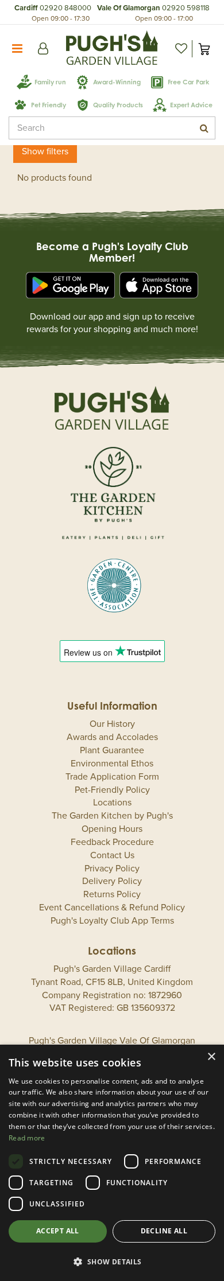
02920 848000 (65, 8)
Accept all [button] (57, 1231)
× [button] (211, 1057)
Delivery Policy (112, 881)
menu (17, 48)
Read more (27, 1138)
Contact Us (112, 855)
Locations (112, 802)
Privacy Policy (112, 868)
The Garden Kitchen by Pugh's (112, 815)
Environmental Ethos (112, 763)
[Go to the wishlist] (180, 48)
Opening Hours (112, 829)
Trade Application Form (112, 776)
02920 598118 (186, 8)
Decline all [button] (164, 1231)
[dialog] (112, 1163)
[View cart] (204, 48)
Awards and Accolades (112, 737)
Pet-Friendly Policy (112, 790)
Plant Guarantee (112, 750)
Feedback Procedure (112, 842)
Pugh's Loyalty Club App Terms (112, 920)
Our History (112, 724)
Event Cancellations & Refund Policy (112, 907)
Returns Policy (112, 894)
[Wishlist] (181, 48)
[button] (112, 1261)
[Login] (43, 48)
